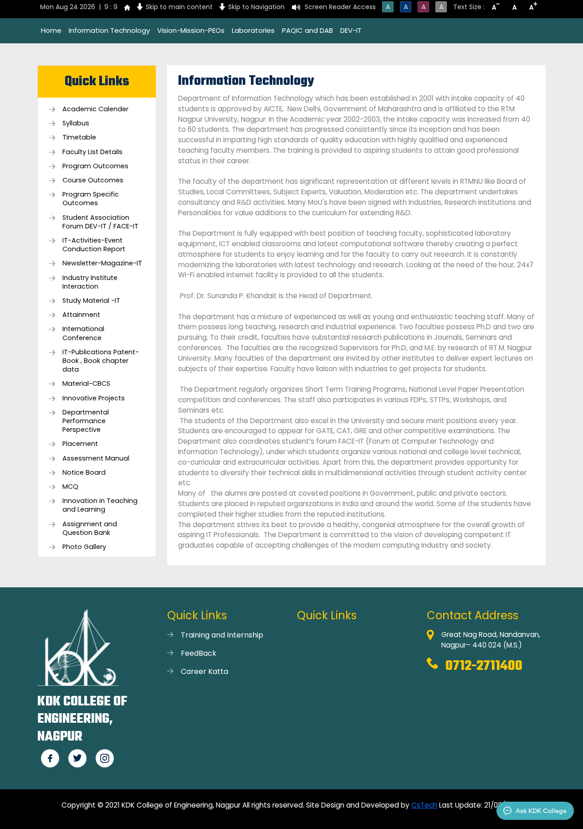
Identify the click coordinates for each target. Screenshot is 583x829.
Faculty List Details (92, 152)
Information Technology (109, 30)
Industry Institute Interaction (90, 282)
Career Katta (204, 671)
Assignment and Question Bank (89, 528)
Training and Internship (222, 635)
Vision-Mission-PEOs (191, 30)
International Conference (83, 333)
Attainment (81, 315)
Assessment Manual (95, 458)
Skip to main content (179, 6)
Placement (80, 444)
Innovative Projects (93, 398)
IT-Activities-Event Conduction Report (93, 245)
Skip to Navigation (256, 6)
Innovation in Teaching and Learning (100, 505)
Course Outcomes (92, 180)
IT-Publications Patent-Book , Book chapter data (100, 361)
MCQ (70, 486)
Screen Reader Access (340, 6)
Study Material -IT (91, 300)
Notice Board (84, 472)
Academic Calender (95, 109)
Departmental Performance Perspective (85, 421)
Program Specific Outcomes (90, 198)
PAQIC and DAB (307, 30)
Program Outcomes (95, 166)
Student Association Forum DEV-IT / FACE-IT (100, 222)
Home (51, 30)
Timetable (79, 137)
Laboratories (253, 30)
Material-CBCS (86, 383)
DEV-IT (351, 30)
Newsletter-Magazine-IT (102, 263)
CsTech (424, 805)
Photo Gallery (84, 547)
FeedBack (198, 653)
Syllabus (75, 123)
